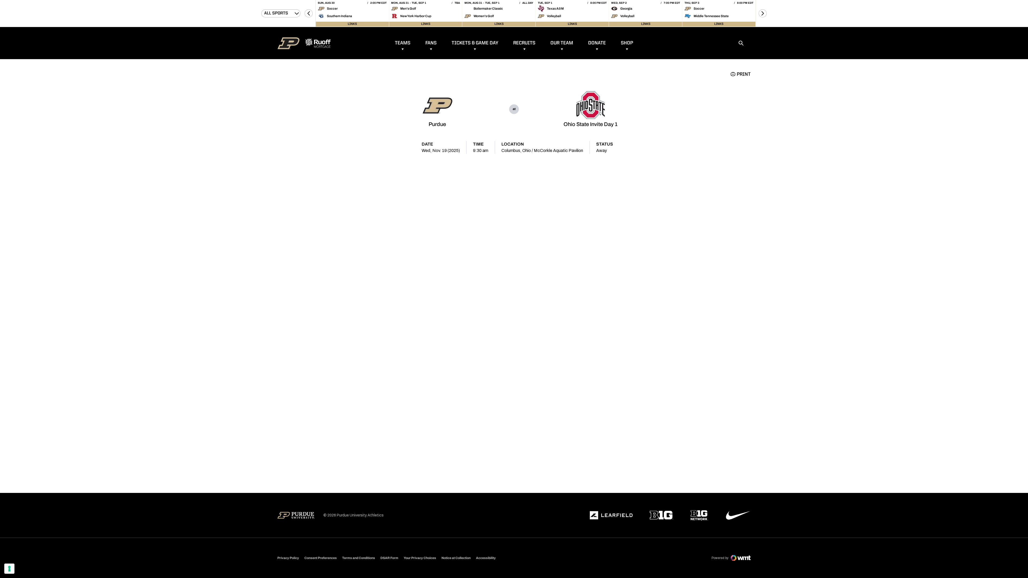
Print (744, 74)
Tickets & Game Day (475, 43)
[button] (309, 13)
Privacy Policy (288, 558)
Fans (431, 43)
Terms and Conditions (358, 558)
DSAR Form (389, 558)
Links (352, 24)
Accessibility (486, 558)
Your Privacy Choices (420, 558)
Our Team (561, 43)
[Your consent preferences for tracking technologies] (9, 569)
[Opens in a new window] (611, 515)
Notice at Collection (456, 558)
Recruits (524, 43)
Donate (597, 43)
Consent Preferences (320, 558)
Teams (402, 43)
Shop (627, 43)
